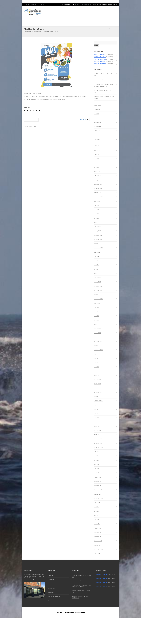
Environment (97, 118)
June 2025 (96, 209)
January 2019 (97, 532)
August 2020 (97, 451)
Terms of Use (51, 601)
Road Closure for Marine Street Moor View (104, 74)
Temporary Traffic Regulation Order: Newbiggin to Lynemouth (103, 85)
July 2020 (96, 456)
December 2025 (98, 184)
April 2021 (96, 422)
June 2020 (96, 460)
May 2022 (96, 367)
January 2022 (97, 383)
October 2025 (97, 192)
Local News (97, 130)
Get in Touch (41, 4)
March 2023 (97, 324)
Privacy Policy (51, 592)
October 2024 (97, 243)
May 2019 (96, 515)
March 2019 (97, 524)
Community (53, 31)
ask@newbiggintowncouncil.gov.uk (83, 4)
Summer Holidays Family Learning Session (103, 91)
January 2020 (97, 481)
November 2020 (98, 443)
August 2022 (97, 354)
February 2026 (97, 175)
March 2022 (97, 375)
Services (93, 22)
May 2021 (96, 417)
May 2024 (96, 265)
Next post (83, 119)
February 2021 (97, 430)
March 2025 (97, 222)
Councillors (53, 22)
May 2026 (96, 163)
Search (96, 45)
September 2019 (98, 498)
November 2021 (98, 392)
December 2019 (98, 485)
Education (96, 113)
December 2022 (98, 337)
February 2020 (97, 477)
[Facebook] (24, 4)
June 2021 (96, 413)
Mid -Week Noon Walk (100, 54)
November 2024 (98, 239)
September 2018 (98, 549)
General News (97, 122)
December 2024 (98, 235)
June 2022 (96, 362)
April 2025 (96, 218)
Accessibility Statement (107, 22)
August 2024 (97, 252)
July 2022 (96, 358)
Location (50, 575)
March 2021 (97, 426)
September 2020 (98, 447)
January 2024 (97, 282)
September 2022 (98, 350)
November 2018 (98, 541)
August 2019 (97, 502)
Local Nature (97, 126)
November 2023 (98, 290)
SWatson (38, 31)
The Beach (97, 139)
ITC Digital (77, 612)
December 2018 (98, 536)
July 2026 (96, 154)
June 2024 (96, 260)
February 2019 (97, 528)
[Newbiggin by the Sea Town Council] (32, 12)
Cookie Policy (51, 588)
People (58, 31)
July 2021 (96, 409)
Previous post (32, 120)
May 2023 (96, 316)
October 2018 (97, 545)
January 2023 (97, 333)
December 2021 (98, 388)
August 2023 (97, 303)
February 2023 (97, 328)
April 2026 (96, 167)
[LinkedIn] (29, 4)
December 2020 (98, 439)
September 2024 (98, 248)
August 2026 (97, 150)
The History (51, 584)
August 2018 (97, 553)
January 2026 (97, 180)
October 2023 (97, 294)
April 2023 (96, 320)
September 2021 (98, 400)
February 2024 (97, 277)
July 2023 (96, 307)
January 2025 (97, 231)
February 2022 (97, 379)
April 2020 (96, 468)
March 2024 (97, 273)
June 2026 (96, 158)
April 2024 (96, 269)
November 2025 (98, 188)
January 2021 (97, 434)
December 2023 (98, 286)
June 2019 (96, 511)
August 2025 (97, 201)
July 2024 (96, 256)
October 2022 (97, 345)
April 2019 (96, 519)
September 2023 (98, 299)
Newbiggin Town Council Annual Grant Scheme (104, 97)
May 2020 (96, 464)
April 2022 (96, 371)
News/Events (82, 22)
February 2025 (97, 226)
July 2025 (96, 205)
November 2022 (98, 341)
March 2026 (97, 171)
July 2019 (96, 507)
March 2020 (97, 473)
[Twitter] (27, 4)
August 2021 (97, 405)
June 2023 (96, 311)
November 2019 (98, 490)
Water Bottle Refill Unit (100, 80)
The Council (51, 579)
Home (100, 29)
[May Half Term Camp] (24, 110)
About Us (33, 4)
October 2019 (97, 494)
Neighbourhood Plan (68, 22)
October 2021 (97, 396)
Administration (41, 22)
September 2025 (98, 197)
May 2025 (96, 214)
